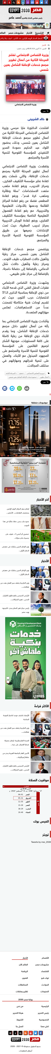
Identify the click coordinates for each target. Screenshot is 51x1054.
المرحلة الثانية (10, 373)
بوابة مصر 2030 (25, 999)
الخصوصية (44, 1019)
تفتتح (21, 373)
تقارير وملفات (22, 991)
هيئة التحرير (18, 1012)
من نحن (20, 1006)
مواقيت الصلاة (39, 779)
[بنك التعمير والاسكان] (25, 658)
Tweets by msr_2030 (41, 842)
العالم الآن (23, 964)
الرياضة (24, 971)
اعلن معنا (45, 1026)
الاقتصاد (45, 971)
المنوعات (45, 991)
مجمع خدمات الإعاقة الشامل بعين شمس (22, 377)
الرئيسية (39, 32)
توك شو (45, 977)
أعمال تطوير (44, 377)
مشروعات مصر (15, 32)
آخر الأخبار (42, 499)
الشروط (20, 1019)
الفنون (25, 977)
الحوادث (45, 984)
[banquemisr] (25, 475)
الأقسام (45, 957)
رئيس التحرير (43, 1012)
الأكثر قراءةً (41, 705)
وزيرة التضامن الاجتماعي (35, 373)
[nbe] (25, 26)
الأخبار (29, 32)
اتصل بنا (19, 1026)
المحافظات (23, 984)
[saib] (25, 431)
